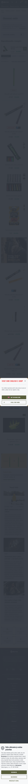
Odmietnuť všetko (14, 781)
